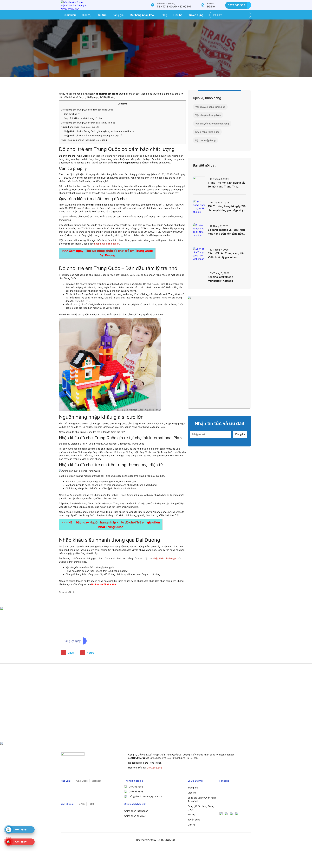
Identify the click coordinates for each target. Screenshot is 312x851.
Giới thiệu (70, 15)
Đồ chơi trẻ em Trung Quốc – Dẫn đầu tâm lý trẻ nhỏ (88, 122)
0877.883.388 (154, 767)
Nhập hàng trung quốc (207, 131)
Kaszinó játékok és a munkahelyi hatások (220, 278)
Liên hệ (177, 15)
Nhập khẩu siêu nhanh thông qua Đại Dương (84, 140)
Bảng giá (118, 15)
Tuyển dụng (195, 15)
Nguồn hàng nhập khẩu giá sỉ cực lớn (80, 127)
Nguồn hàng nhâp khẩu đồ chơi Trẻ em (118, 522)
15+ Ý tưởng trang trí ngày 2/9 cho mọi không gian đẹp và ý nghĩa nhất (227, 208)
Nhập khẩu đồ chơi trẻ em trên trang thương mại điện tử (93, 135)
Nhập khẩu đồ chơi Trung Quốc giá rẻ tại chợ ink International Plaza (99, 131)
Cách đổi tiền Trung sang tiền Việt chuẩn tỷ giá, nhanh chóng (226, 255)
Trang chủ (193, 787)
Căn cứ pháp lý (71, 114)
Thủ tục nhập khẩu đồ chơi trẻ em (110, 251)
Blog (164, 15)
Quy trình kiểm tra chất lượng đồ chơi (83, 118)
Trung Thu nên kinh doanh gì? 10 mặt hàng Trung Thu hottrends (226, 184)
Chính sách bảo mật (134, 815)
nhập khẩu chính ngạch (106, 243)
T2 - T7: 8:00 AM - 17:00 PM (174, 6)
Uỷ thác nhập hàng (205, 140)
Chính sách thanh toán (136, 810)
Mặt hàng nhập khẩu (142, 15)
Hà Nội (211, 6)
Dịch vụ (86, 15)
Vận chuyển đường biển (208, 115)
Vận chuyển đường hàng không (212, 123)
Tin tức (102, 15)
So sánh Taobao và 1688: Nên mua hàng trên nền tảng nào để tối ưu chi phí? (226, 232)
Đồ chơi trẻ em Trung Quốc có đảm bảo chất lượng (87, 109)
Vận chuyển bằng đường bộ (210, 106)
